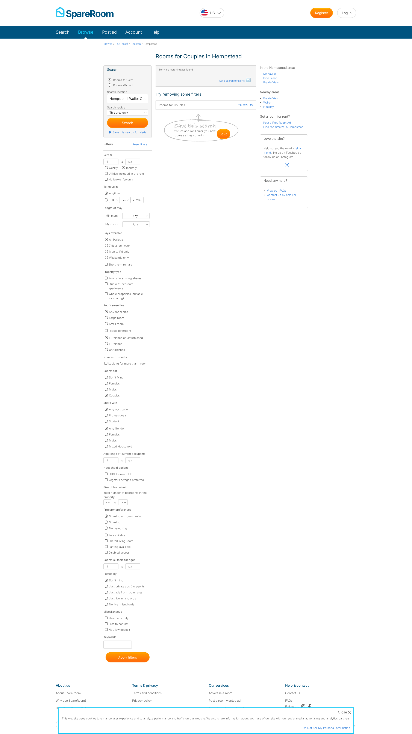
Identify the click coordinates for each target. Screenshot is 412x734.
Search (63, 32)
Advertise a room (220, 693)
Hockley (268, 106)
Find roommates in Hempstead (283, 127)
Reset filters (139, 144)
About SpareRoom (68, 693)
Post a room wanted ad (225, 700)
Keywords (109, 638)
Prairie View (271, 82)
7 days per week (119, 245)
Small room (116, 324)
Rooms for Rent (122, 80)
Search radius (116, 107)
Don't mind (116, 580)
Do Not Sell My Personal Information (326, 727)
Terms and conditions (147, 693)
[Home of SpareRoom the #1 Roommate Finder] (85, 13)
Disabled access (119, 552)
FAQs (288, 700)
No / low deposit (119, 629)
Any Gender (117, 428)
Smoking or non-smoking (125, 516)
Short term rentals (120, 264)
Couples (114, 395)
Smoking (114, 522)
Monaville (269, 73)
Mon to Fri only (119, 251)
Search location (117, 92)
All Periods (116, 239)
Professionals (118, 415)
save (223, 134)
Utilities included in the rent (126, 173)
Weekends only (119, 257)
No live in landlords (121, 604)
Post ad (109, 32)
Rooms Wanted (122, 85)
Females (114, 383)
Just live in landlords (122, 598)
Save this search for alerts (130, 132)
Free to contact (118, 624)
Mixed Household (120, 446)
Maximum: (112, 224)
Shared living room (121, 541)
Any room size (118, 312)
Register (321, 13)
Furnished (115, 343)
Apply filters (127, 657)
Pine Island (270, 78)
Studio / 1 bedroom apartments (121, 286)
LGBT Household (120, 474)
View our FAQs (276, 190)
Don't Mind (116, 377)
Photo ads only (118, 618)
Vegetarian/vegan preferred (126, 480)
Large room (116, 318)
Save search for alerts (232, 80)
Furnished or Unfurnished (126, 337)
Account (133, 32)
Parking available (119, 546)
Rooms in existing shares (125, 278)
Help (154, 32)
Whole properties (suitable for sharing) (126, 296)
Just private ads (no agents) (127, 586)
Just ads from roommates (125, 592)
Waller (267, 102)
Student (114, 421)
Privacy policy (142, 700)
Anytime (114, 193)
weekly (113, 168)
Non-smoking (118, 528)
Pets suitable (117, 535)
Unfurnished (117, 349)
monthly (131, 168)
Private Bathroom (120, 330)
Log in (346, 13)
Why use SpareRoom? (71, 700)
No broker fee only (121, 179)
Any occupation (119, 409)
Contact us (292, 693)
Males (113, 389)
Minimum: (112, 215)
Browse (86, 32)
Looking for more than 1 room (127, 363)
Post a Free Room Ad (277, 122)
